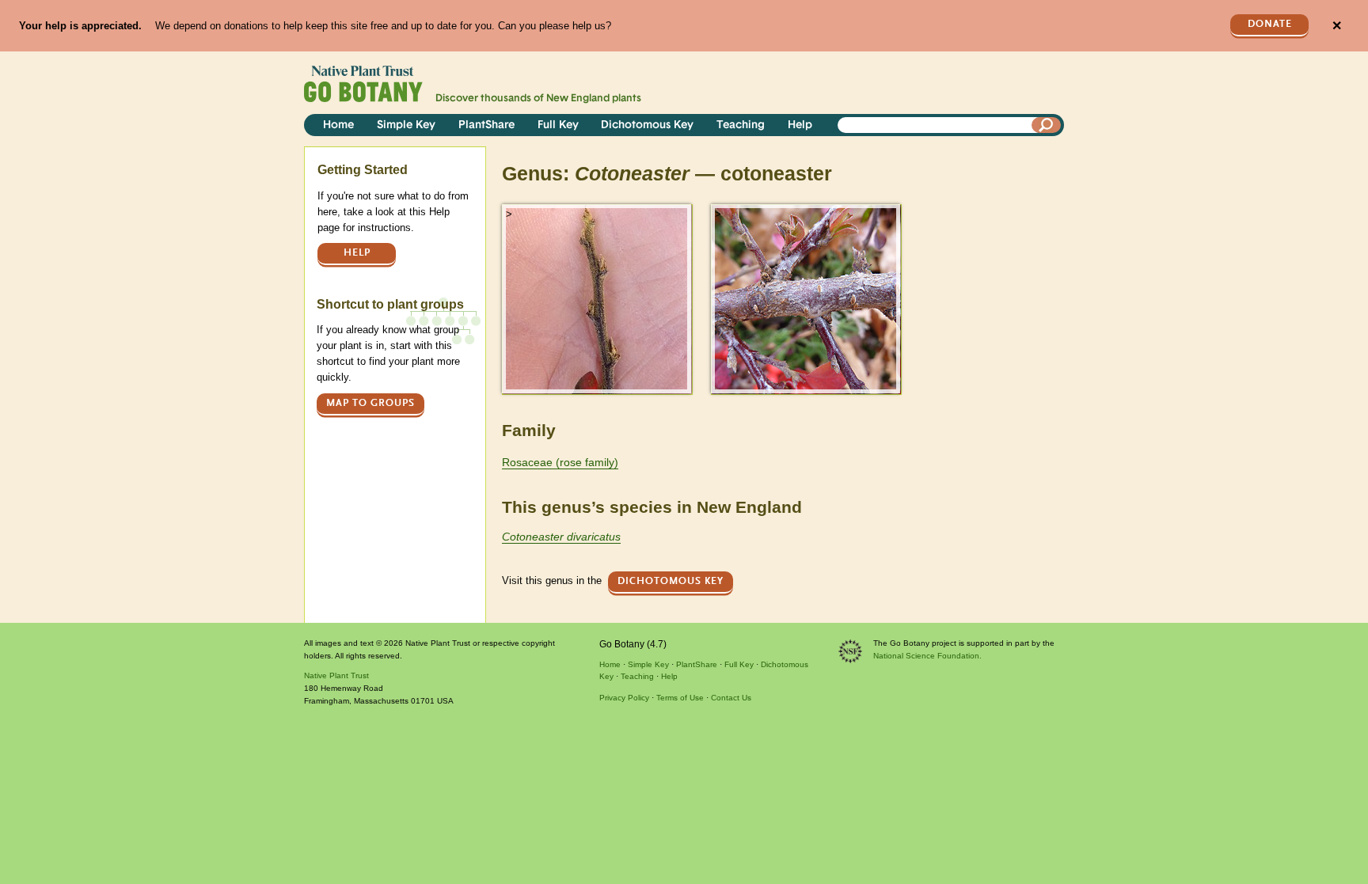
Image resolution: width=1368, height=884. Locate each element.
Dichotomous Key (647, 125)
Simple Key (406, 125)
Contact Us (731, 697)
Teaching (740, 125)
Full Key (558, 125)
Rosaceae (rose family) (560, 462)
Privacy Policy (624, 697)
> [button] (509, 214)
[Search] (1047, 125)
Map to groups (370, 403)
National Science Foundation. (927, 655)
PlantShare (486, 125)
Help (800, 125)
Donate (1270, 24)
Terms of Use (680, 697)
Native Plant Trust (336, 675)
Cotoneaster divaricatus (561, 536)
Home (338, 125)
